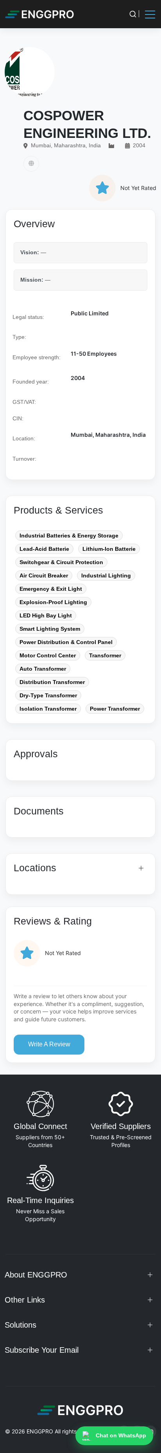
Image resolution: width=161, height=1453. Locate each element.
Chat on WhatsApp (121, 1435)
